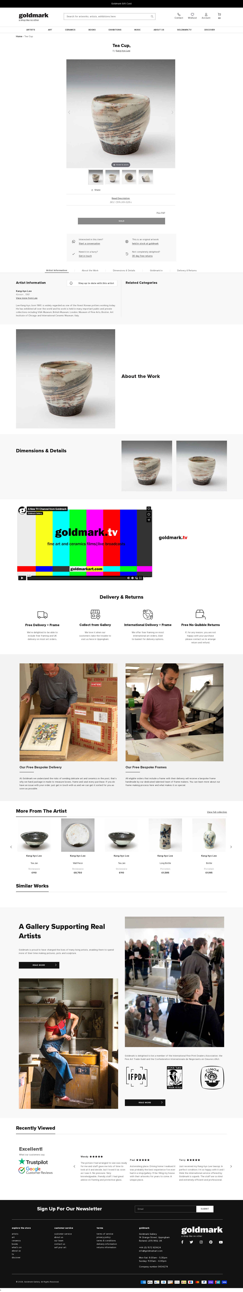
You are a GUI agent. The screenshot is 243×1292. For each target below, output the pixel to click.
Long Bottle (165, 863)
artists (15, 1234)
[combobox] (109, 16)
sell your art (60, 1247)
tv (13, 1254)
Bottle (209, 863)
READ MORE (39, 965)
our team (58, 1241)
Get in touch (85, 256)
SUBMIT (205, 1209)
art (13, 1237)
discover (16, 1258)
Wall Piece (78, 863)
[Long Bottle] (165, 835)
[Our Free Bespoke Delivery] (68, 712)
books (15, 1244)
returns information (106, 1247)
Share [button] (97, 190)
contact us (59, 1244)
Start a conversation (89, 243)
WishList (192, 18)
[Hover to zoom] (120, 113)
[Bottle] (209, 835)
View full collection (217, 812)
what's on (17, 1247)
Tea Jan (34, 863)
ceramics (16, 1241)
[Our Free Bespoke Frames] (174, 712)
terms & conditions (106, 1241)
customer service (63, 1234)
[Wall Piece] (77, 835)
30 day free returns (142, 256)
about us (16, 1251)
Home (19, 36)
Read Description (121, 198)
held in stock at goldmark (145, 243)
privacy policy (103, 1237)
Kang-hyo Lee (123, 51)
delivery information (107, 1244)
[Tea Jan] (34, 835)
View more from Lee (27, 298)
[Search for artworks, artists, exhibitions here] (152, 16)
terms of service (105, 1234)
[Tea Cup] (95, 177)
